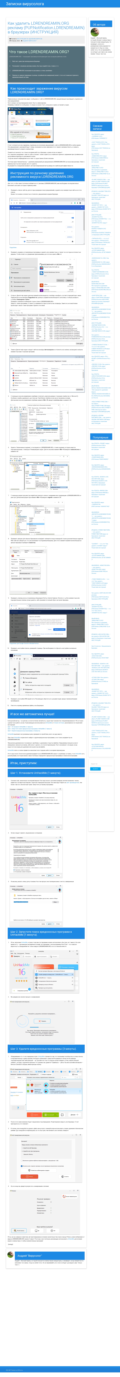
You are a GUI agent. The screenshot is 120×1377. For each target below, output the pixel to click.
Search (95, 769)
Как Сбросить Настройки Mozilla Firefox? (63, 11)
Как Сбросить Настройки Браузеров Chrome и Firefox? (96, 11)
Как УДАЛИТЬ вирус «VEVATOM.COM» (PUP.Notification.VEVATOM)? (100, 656)
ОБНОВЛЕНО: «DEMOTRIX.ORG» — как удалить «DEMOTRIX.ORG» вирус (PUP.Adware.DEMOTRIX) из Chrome (101, 569)
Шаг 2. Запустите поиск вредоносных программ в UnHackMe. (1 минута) (30, 729)
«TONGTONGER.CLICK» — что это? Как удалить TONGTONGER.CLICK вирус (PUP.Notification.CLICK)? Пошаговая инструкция (100, 583)
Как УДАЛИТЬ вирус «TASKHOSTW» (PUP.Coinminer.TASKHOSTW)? (100, 504)
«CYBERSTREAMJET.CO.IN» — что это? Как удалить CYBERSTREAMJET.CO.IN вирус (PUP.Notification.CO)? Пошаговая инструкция (101, 348)
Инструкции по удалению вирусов (29, 39)
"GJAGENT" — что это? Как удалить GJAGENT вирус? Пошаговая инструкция (100, 546)
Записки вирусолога (25, 3)
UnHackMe (49, 723)
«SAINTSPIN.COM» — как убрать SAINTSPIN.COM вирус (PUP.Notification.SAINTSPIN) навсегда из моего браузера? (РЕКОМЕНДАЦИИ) (101, 299)
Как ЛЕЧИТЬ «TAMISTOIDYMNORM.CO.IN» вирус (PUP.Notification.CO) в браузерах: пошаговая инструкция (100, 274)
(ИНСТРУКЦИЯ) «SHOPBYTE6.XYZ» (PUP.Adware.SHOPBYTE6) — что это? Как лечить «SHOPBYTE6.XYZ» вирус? (101, 219)
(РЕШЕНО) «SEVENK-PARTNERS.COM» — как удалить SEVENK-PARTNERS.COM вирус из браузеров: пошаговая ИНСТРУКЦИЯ (101, 419)
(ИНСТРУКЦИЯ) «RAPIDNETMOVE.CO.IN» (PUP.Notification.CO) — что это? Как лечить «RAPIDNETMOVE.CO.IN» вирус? (101, 327)
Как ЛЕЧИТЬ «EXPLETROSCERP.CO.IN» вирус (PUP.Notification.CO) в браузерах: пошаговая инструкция (101, 378)
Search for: (94, 764)
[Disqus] (46, 1294)
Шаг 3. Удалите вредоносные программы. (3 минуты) (24, 731)
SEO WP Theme (10, 1370)
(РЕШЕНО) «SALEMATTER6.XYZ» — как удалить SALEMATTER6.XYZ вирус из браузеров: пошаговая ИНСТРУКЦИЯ (101, 195)
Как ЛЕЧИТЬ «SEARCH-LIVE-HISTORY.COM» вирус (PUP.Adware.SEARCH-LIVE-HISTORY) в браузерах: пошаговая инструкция (100, 481)
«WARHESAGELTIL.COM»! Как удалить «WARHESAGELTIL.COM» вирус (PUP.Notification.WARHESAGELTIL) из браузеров (101, 262)
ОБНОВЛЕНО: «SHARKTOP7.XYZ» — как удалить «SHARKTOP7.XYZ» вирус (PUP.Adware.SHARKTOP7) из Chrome (101, 207)
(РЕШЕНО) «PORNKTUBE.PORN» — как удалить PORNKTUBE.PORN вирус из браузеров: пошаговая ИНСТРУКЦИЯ (101, 534)
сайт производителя (72, 782)
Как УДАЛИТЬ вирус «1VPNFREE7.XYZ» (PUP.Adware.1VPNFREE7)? (99, 136)
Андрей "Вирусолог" (30, 41)
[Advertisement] (101, 87)
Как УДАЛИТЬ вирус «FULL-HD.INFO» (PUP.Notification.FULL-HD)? (101, 358)
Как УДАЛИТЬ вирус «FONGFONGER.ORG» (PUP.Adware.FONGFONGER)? (100, 457)
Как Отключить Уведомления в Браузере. (35, 11)
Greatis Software (59, 723)
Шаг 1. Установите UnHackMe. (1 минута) (20, 727)
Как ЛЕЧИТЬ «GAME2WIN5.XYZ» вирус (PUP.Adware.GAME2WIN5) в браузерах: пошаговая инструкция (100, 158)
